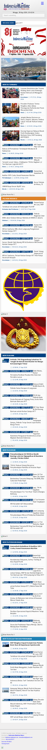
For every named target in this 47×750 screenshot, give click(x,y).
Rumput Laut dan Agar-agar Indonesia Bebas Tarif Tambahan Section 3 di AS (26, 679)
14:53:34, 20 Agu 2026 (18, 414)
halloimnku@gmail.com (11, 737)
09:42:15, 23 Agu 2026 (18, 247)
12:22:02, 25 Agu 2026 (18, 391)
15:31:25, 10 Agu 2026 (18, 517)
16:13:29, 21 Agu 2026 (18, 404)
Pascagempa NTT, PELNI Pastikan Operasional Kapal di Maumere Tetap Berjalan (27, 610)
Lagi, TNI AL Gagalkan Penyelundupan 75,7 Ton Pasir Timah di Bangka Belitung (27, 490)
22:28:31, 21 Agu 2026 (18, 470)
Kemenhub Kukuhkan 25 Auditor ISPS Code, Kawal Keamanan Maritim (26, 547)
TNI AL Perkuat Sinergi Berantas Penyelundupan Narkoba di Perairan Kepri (25, 466)
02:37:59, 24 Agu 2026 (18, 672)
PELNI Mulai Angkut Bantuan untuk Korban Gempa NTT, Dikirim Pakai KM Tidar (27, 585)
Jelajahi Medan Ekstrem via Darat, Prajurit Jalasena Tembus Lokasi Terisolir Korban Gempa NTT (32, 120)
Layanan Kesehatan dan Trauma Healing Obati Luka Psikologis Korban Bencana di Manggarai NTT (32, 91)
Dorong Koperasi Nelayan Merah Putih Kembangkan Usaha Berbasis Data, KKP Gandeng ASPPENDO (32, 134)
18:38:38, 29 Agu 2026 (18, 648)
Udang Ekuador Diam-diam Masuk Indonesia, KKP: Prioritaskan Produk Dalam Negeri (27, 703)
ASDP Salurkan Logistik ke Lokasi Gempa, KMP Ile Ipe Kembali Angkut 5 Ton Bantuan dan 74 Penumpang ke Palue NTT (27, 572)
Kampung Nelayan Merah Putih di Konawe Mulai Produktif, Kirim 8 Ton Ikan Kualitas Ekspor (25, 690)
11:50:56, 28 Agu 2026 (20, 178)
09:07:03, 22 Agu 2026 (18, 577)
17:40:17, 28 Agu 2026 (14, 166)
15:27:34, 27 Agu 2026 (27, 209)
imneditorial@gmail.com (26, 737)
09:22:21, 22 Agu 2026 (18, 685)
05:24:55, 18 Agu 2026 (18, 440)
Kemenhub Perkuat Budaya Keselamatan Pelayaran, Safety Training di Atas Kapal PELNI (27, 558)
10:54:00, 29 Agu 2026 (33, 126)
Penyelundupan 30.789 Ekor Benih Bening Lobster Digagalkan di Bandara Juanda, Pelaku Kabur (26, 456)
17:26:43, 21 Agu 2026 (18, 483)
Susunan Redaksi (6, 741)
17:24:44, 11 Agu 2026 (18, 629)
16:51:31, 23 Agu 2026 (18, 260)
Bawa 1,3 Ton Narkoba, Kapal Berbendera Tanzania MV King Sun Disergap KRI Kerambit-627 (27, 525)
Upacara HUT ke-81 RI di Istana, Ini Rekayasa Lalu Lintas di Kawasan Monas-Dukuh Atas (26, 597)
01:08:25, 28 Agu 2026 (14, 153)
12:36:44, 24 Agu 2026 (18, 462)
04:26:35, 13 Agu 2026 (18, 506)
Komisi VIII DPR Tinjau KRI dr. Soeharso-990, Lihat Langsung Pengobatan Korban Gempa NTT (22, 228)
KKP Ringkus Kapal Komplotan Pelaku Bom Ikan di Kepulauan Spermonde (26, 644)
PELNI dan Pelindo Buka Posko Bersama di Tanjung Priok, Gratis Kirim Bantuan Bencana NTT (26, 398)
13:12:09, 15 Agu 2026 (18, 616)
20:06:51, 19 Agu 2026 (18, 496)
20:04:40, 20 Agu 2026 (18, 427)
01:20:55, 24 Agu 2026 (18, 564)
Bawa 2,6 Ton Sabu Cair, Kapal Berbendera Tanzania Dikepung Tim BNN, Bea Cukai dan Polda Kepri (27, 477)
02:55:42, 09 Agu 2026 (18, 531)
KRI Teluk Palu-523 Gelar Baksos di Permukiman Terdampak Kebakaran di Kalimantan (23, 148)
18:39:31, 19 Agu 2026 (18, 708)
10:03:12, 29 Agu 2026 (33, 140)
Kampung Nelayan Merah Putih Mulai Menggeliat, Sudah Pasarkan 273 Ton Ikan (26, 666)
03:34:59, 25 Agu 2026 (16, 220)
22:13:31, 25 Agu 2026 (18, 234)
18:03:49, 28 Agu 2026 (15, 189)
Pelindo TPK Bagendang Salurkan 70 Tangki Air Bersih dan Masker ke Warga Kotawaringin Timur (26, 361)
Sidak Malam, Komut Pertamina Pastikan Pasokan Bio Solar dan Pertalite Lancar (26, 374)
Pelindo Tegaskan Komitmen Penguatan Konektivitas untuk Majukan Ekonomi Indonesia (25, 435)
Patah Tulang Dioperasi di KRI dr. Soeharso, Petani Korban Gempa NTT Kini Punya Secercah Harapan (22, 254)
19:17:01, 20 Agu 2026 (18, 695)
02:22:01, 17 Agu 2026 (18, 603)
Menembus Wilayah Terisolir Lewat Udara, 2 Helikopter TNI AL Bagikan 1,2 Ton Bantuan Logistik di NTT (22, 161)
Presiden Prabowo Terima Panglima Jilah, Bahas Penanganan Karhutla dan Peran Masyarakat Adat (32, 107)
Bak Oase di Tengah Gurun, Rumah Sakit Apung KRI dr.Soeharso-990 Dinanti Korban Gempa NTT (22, 241)
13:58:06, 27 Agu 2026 (18, 367)
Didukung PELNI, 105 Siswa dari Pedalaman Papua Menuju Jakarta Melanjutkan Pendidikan (26, 623)
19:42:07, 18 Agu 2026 (18, 719)
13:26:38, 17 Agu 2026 (18, 591)
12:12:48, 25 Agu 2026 (18, 379)
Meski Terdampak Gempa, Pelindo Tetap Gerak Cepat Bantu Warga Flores (25, 421)
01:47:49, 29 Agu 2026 (33, 112)
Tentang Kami (5, 743)
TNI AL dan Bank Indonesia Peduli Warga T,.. (16, 78)
